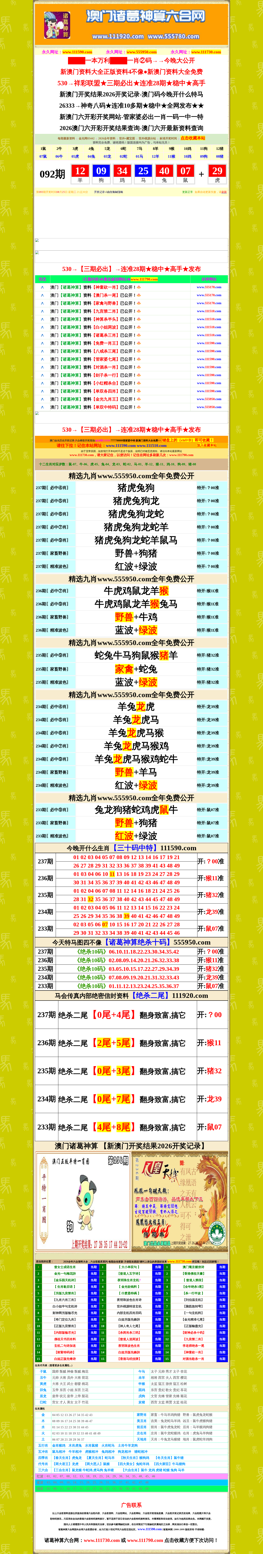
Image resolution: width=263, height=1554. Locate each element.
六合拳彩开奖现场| (85, 440)
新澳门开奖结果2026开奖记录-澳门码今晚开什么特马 (131, 94)
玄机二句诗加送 (65, 1345)
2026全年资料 (106, 138)
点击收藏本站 (193, 138)
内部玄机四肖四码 (129, 1313)
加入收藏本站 (207, 445)
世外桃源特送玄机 (129, 1306)
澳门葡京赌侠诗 (193, 1267)
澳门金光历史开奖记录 (62, 440)
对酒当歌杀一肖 (193, 1358)
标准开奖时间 (168, 138)
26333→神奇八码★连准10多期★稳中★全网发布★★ (131, 105)
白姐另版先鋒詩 (129, 1319)
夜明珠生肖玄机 (128, 1280)
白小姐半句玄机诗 (65, 1306)
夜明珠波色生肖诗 (129, 1299)
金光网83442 (87, 138)
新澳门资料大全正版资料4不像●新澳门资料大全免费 (131, 71)
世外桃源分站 (147, 138)
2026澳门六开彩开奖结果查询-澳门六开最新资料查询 (131, 128)
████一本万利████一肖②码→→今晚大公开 (131, 60)
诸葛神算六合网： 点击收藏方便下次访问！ (131, 1540)
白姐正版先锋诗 (65, 1358)
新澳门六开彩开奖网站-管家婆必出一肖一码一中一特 (131, 116)
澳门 (93, 287)
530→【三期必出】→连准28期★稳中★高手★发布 (131, 268)
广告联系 (131, 1505)
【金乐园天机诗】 (65, 1280)
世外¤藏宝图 (127, 138)
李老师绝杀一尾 (193, 1345)
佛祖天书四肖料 (65, 1339)
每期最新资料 (66, 138)
